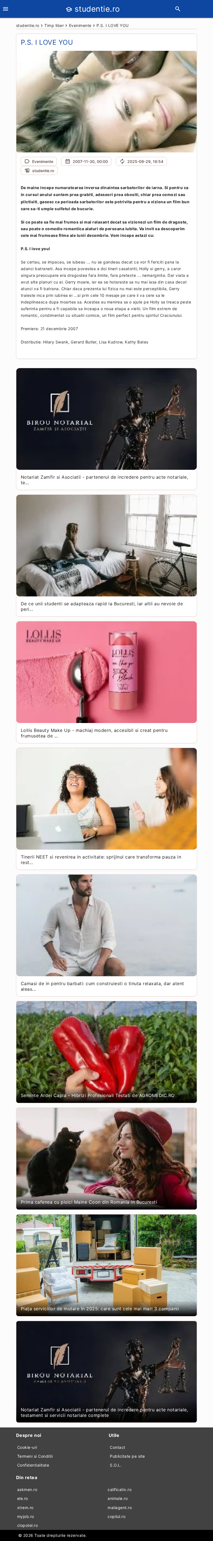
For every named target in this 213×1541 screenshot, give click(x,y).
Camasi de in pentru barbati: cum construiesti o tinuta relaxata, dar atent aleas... (102, 986)
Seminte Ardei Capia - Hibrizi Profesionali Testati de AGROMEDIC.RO (98, 1095)
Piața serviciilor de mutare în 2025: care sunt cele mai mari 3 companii (100, 1308)
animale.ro (118, 1498)
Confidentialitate (33, 1465)
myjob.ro (25, 1516)
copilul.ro (116, 1516)
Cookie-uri (27, 1447)
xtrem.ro (25, 1507)
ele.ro (22, 1498)
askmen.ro (27, 1489)
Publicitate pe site (127, 1456)
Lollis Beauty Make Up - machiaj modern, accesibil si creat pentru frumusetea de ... (94, 733)
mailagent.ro (120, 1507)
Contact (117, 1447)
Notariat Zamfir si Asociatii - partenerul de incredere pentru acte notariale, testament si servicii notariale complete (104, 1412)
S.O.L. (115, 1465)
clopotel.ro (27, 1525)
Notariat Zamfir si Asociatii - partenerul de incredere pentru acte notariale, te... (104, 479)
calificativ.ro (119, 1489)
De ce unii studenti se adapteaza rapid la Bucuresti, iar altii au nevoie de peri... (102, 606)
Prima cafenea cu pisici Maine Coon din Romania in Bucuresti (89, 1202)
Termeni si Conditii (35, 1456)
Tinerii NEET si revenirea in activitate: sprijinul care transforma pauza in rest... (101, 859)
